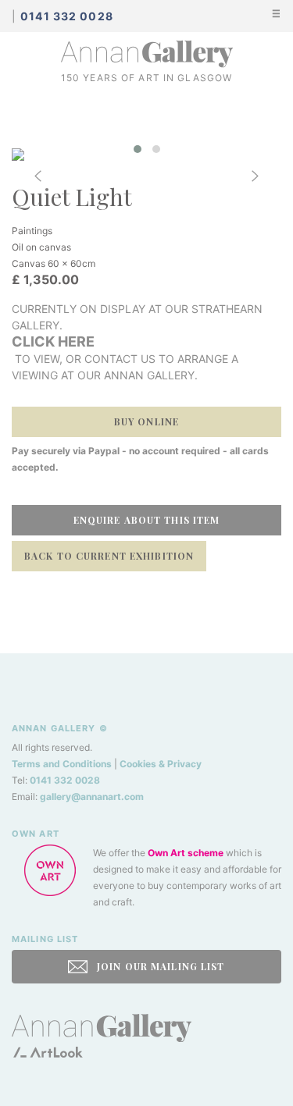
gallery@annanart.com (92, 796)
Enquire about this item (146, 520)
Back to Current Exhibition (109, 555)
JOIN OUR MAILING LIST (159, 966)
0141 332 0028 (65, 780)
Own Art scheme (185, 853)
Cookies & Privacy (161, 764)
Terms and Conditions (62, 764)
